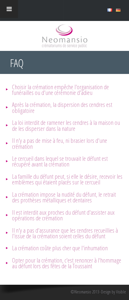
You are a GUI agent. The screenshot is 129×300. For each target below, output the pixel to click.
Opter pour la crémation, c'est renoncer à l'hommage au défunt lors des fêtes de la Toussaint (66, 263)
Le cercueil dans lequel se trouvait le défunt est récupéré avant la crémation (60, 161)
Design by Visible (113, 292)
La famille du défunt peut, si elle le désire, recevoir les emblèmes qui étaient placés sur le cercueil (67, 179)
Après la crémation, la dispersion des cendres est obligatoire (62, 107)
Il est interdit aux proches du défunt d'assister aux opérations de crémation (63, 215)
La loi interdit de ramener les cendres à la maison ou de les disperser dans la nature (66, 125)
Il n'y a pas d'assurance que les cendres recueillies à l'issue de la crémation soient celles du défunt (65, 233)
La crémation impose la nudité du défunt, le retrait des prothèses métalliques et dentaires (64, 197)
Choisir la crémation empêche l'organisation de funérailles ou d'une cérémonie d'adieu (60, 89)
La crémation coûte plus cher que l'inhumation (60, 247)
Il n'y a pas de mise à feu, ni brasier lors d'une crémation (59, 143)
